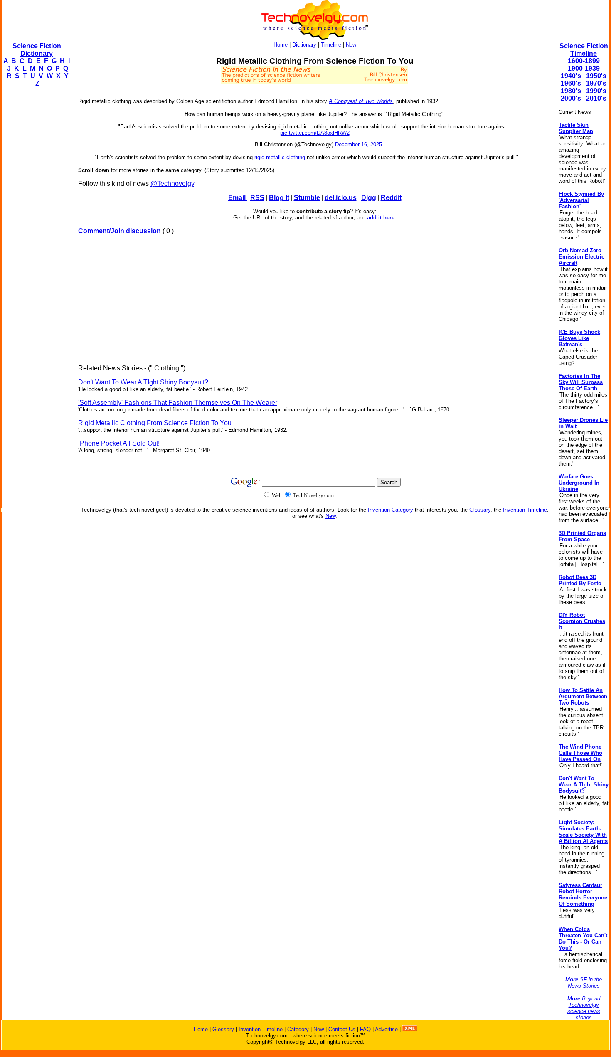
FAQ (365, 1029)
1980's (571, 90)
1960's (571, 83)
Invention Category (390, 510)
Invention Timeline (525, 510)
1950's (596, 75)
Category (298, 1029)
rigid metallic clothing (279, 157)
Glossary (479, 510)
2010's (596, 98)
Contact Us (341, 1029)
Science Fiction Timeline (583, 49)
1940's (571, 75)
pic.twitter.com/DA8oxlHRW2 (315, 133)
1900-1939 (584, 68)
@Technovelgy (172, 183)
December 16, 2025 (358, 144)
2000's (571, 98)
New (351, 45)
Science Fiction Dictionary (36, 49)
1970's (596, 83)
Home (280, 45)
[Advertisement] (35, 218)
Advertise (386, 1029)
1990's (596, 90)
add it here (380, 217)
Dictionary (304, 45)
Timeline (331, 45)
